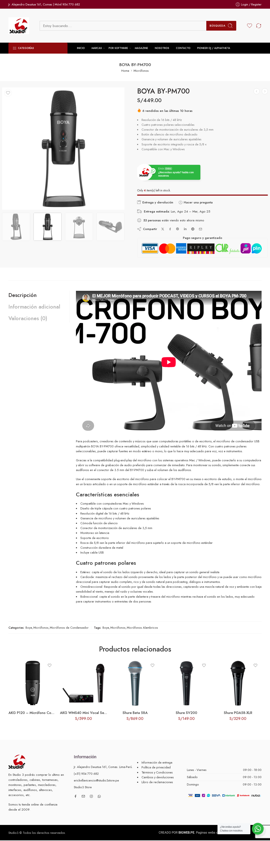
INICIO (81, 48)
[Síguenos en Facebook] (75, 796)
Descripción (22, 295)
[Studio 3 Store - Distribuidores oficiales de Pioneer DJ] (18, 25)
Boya (29, 627)
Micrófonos (141, 70)
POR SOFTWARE (118, 48)
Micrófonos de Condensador (69, 627)
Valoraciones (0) (27, 318)
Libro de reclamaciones (157, 782)
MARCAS (97, 48)
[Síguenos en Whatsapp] (99, 796)
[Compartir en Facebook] (170, 229)
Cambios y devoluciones (158, 777)
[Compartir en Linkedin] (185, 229)
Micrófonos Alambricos (142, 627)
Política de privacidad (156, 767)
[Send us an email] (83, 796)
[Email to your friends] (200, 229)
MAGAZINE (141, 48)
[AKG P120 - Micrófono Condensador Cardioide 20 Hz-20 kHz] (265, 91)
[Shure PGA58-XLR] (238, 683)
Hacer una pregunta (198, 202)
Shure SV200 (186, 712)
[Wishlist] (8, 92)
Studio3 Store (83, 787)
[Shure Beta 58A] (135, 683)
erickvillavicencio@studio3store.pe (96, 780)
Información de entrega (157, 762)
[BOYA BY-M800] (257, 91)
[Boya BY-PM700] (63, 148)
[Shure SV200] (186, 683)
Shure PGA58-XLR (238, 712)
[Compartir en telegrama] (192, 229)
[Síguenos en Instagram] (91, 796)
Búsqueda (217, 26)
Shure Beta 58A (135, 712)
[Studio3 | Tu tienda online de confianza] (16, 761)
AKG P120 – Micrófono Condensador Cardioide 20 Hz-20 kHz (32, 712)
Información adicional (34, 306)
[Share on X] (162, 229)
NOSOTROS (162, 48)
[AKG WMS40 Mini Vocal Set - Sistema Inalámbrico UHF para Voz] (83, 683)
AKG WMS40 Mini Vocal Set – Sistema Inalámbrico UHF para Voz (83, 712)
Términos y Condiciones (157, 772)
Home (125, 70)
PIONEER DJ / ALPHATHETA (213, 48)
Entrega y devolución (157, 202)
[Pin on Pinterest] (177, 229)
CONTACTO (183, 48)
